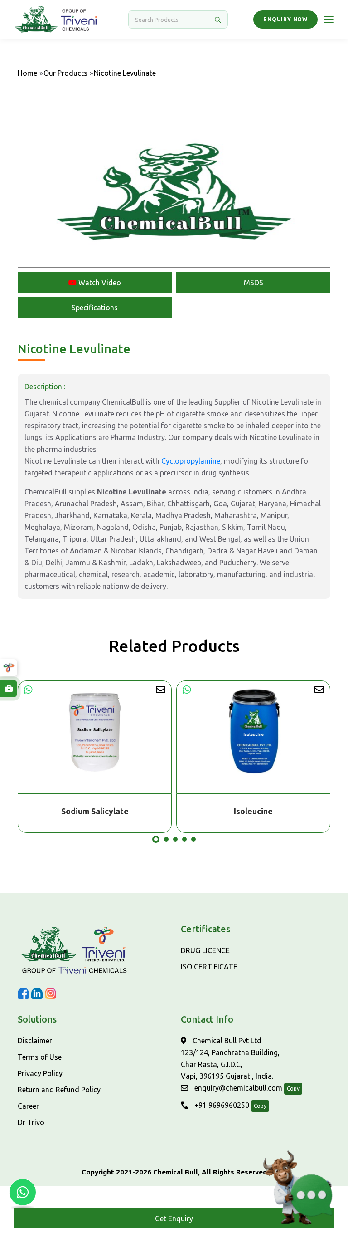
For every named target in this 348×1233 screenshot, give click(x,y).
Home (27, 73)
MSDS (253, 283)
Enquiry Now (285, 19)
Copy (293, 1088)
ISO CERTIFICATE (209, 967)
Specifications (95, 307)
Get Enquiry (174, 1218)
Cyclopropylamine (190, 461)
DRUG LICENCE (205, 950)
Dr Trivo (31, 1122)
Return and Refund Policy (59, 1090)
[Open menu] (329, 19)
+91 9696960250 (221, 1105)
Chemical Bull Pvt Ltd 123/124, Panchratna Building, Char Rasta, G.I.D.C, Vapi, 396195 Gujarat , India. (230, 1058)
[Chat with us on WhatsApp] (22, 1192)
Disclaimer (35, 1041)
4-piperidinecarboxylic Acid (253, 811)
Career (28, 1106)
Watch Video (99, 283)
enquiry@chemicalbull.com (237, 1088)
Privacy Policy (40, 1073)
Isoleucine (94, 811)
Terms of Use (40, 1057)
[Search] (217, 19)
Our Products (65, 73)
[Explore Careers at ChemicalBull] (8, 688)
